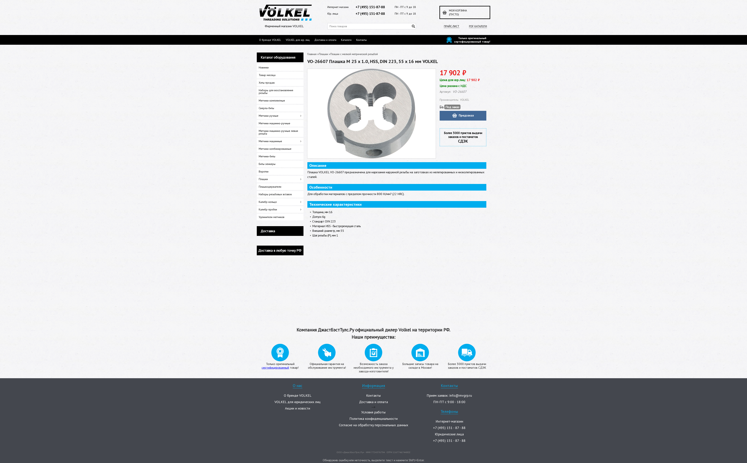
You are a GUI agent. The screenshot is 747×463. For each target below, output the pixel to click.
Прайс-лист (451, 26)
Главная (312, 54)
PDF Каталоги (478, 26)
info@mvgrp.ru (460, 395)
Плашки (323, 54)
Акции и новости (297, 408)
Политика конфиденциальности (373, 418)
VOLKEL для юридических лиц (297, 402)
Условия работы (373, 412)
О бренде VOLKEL (270, 40)
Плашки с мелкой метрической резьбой (354, 54)
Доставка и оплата (325, 40)
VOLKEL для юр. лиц (298, 40)
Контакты (361, 40)
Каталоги (346, 40)
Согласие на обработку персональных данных (373, 425)
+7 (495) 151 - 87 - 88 (449, 427)
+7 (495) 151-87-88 (370, 7)
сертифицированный (275, 367)
